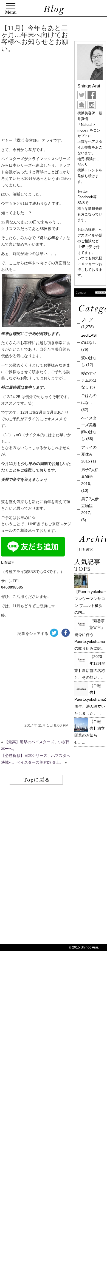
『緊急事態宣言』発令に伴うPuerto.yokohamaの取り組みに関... (89, 634)
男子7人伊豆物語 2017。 (90, 506)
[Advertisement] (51, 96)
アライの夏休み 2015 (89, 454)
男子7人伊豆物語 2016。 (90, 476)
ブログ (87, 320)
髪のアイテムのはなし (89, 380)
